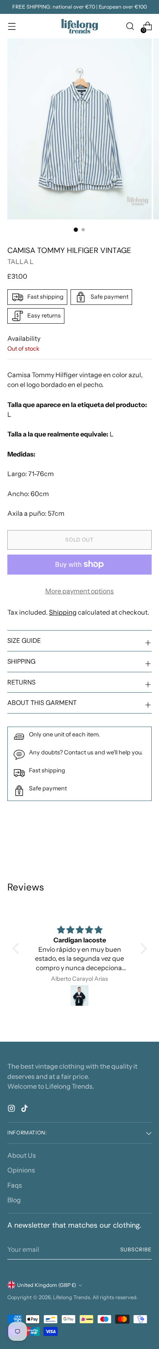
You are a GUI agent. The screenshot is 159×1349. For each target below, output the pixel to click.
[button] (17, 948)
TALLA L (20, 261)
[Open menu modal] (11, 26)
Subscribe (136, 1249)
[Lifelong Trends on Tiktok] (25, 1109)
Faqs (14, 1185)
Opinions (21, 1170)
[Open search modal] (129, 26)
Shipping (63, 612)
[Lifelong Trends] (79, 26)
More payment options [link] (79, 591)
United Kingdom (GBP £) (46, 1285)
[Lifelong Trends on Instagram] (12, 1109)
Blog (14, 1200)
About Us (21, 1155)
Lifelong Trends (71, 1297)
